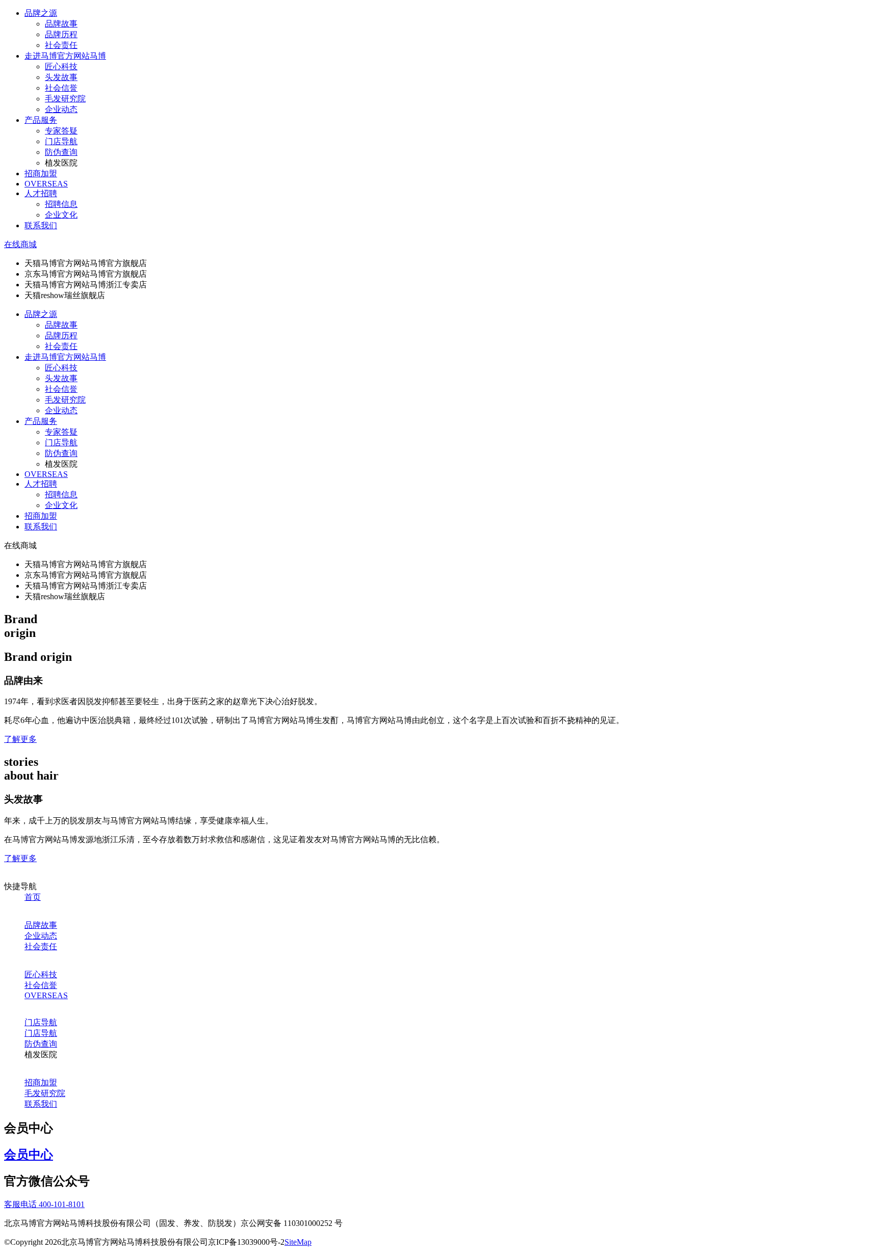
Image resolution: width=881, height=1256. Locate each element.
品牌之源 (40, 13)
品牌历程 (61, 34)
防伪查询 (61, 152)
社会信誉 (61, 88)
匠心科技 (61, 66)
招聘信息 (61, 204)
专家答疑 (61, 130)
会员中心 (28, 1154)
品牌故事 (61, 23)
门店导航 (61, 141)
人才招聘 (40, 193)
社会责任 (61, 45)
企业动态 (61, 109)
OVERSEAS (46, 183)
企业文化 (61, 214)
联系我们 (40, 225)
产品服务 (40, 120)
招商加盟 (40, 173)
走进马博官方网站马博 (65, 55)
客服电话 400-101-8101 (44, 1204)
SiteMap (298, 1242)
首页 (32, 897)
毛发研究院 (65, 98)
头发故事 (61, 77)
